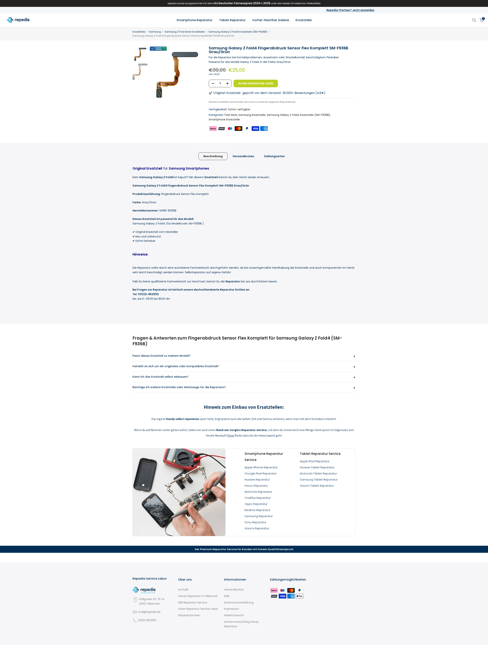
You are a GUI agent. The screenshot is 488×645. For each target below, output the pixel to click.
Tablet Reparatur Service (320, 453)
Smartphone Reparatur (194, 20)
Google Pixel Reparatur (261, 473)
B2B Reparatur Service (192, 602)
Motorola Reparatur (258, 492)
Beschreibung (213, 156)
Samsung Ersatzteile (251, 115)
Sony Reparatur (255, 522)
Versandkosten (243, 156)
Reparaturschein (189, 615)
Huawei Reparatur (257, 480)
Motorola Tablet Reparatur (318, 473)
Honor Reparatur (256, 486)
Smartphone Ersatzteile (224, 119)
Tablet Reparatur (232, 20)
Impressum (231, 609)
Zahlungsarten (274, 156)
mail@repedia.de (149, 612)
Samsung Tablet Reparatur (319, 480)
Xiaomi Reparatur (257, 528)
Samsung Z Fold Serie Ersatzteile (185, 31)
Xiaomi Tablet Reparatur (317, 486)
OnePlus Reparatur (258, 498)
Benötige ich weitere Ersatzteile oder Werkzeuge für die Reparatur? (179, 387)
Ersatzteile (304, 20)
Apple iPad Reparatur (315, 461)
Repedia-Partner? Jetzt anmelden (350, 10)
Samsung (155, 31)
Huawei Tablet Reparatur (317, 467)
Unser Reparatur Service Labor (198, 609)
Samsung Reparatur (259, 516)
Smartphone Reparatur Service (264, 456)
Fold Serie (231, 115)
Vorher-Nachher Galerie (270, 20)
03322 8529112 (147, 620)
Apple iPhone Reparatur (261, 467)
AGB (226, 596)
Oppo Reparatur (256, 504)
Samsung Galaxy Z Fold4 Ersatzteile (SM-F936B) (238, 31)
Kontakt (183, 589)
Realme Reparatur (257, 510)
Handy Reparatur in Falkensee (198, 596)
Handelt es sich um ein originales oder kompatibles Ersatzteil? (175, 366)
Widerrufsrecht (234, 615)
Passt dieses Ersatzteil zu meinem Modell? (161, 356)
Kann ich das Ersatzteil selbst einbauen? (160, 377)
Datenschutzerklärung (239, 602)
